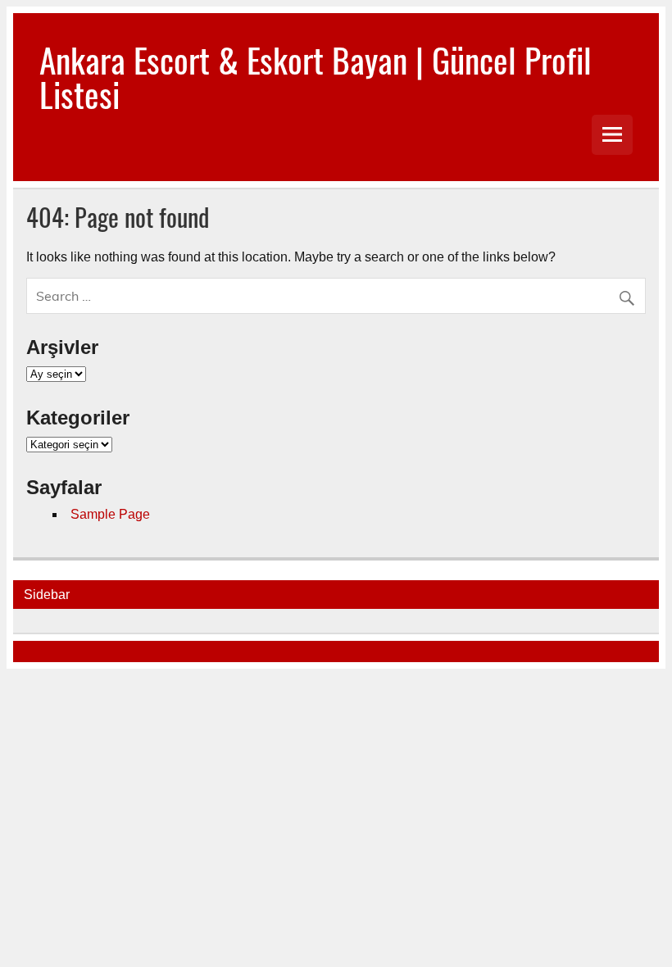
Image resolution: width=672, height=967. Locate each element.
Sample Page (110, 514)
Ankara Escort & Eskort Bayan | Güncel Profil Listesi (315, 76)
